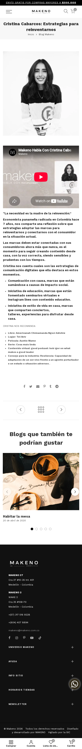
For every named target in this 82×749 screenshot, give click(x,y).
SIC (68, 732)
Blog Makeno (46, 34)
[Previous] (7, 492)
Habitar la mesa (16, 516)
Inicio (31, 34)
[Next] (75, 492)
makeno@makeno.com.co (24, 630)
